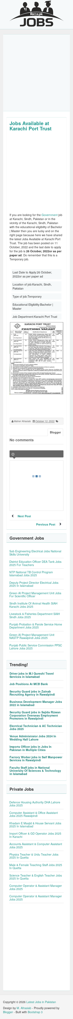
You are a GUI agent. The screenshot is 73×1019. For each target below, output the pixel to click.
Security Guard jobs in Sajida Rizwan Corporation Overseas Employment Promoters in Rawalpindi (35, 715)
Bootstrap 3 (35, 1012)
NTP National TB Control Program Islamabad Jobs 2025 (31, 573)
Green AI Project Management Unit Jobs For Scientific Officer (35, 594)
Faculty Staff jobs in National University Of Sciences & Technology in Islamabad (35, 771)
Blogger (8, 1012)
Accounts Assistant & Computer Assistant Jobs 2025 (35, 845)
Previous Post (45, 524)
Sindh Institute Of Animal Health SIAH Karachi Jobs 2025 (33, 604)
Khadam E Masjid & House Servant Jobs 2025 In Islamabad (35, 824)
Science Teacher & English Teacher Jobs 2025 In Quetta (35, 876)
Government (50, 215)
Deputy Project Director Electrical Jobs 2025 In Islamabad (33, 584)
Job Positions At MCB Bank (29, 684)
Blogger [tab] (55, 432)
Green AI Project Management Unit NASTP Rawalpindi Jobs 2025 (31, 636)
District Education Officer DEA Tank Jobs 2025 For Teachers (35, 563)
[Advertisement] (36, 72)
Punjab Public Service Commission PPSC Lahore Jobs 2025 (35, 646)
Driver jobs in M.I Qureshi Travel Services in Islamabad (32, 674)
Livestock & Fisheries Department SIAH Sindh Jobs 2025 (34, 615)
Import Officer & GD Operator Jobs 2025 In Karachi (35, 834)
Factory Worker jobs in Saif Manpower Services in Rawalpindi (36, 758)
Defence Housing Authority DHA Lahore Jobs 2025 (34, 803)
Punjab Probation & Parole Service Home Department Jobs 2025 (35, 625)
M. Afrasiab (24, 1008)
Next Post (24, 516)
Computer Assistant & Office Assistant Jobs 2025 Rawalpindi (33, 814)
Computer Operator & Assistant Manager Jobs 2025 (35, 887)
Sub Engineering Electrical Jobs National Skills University (35, 552)
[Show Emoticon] (13, 454)
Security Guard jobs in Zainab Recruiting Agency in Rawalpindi (32, 692)
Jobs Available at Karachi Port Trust (31, 126)
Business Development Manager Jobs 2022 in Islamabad (36, 703)
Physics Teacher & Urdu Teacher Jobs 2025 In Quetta (33, 855)
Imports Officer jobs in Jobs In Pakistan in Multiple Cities (31, 748)
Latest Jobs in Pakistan (41, 1002)
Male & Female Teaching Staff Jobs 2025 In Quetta (35, 866)
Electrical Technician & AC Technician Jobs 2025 (36, 727)
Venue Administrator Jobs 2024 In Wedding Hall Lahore (33, 737)
